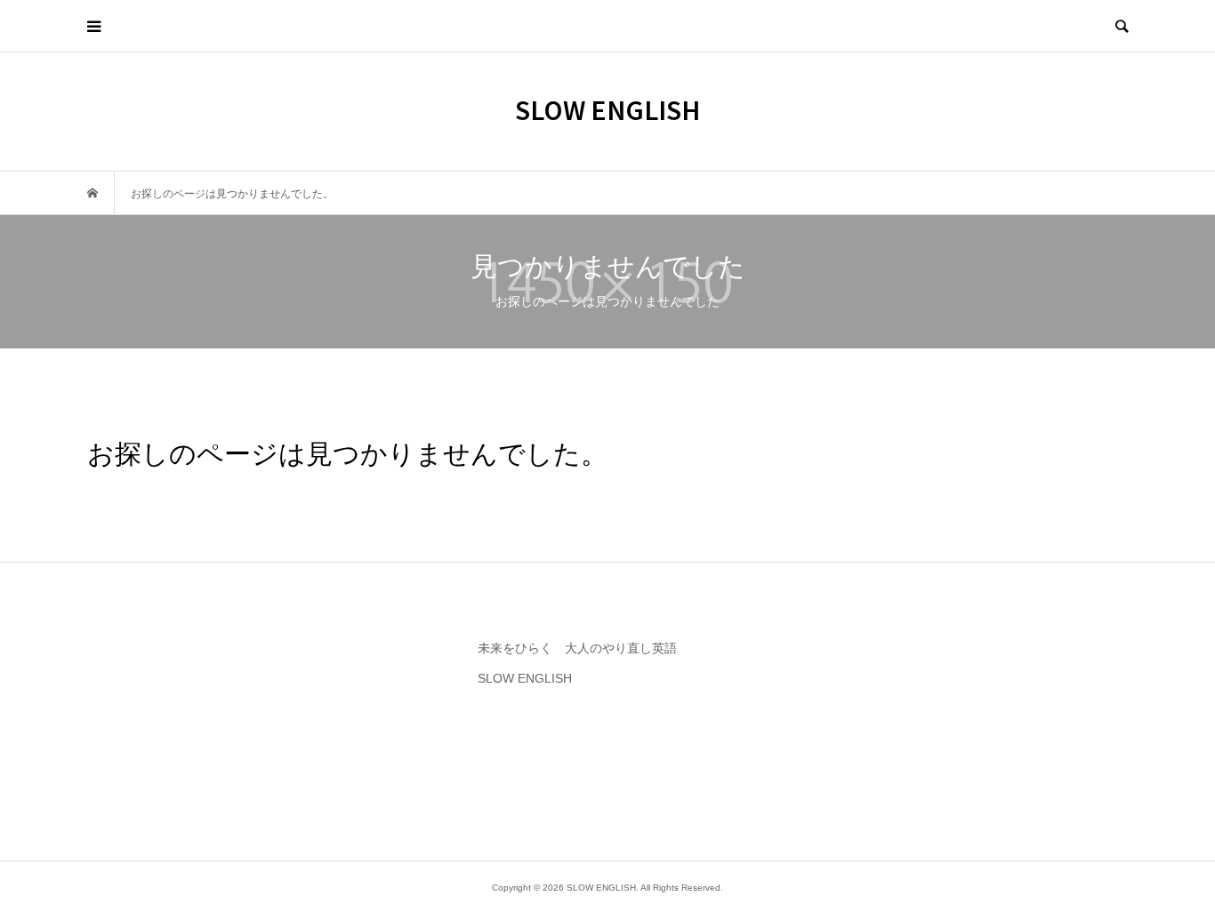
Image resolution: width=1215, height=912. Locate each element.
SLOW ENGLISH (607, 109)
